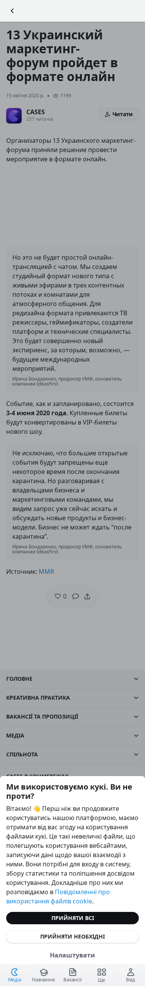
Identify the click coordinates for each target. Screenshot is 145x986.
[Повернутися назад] (12, 11)
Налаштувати (72, 955)
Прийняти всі (72, 918)
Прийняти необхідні (72, 936)
